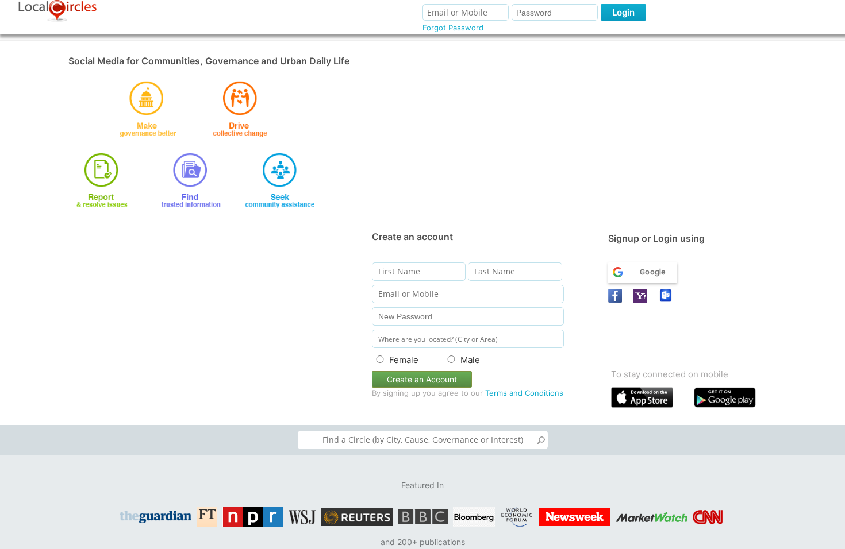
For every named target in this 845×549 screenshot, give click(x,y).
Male (470, 359)
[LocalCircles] (57, 11)
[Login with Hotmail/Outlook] (667, 296)
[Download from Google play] (732, 400)
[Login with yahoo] (642, 296)
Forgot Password (452, 27)
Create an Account (422, 379)
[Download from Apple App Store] (650, 400)
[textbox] (423, 440)
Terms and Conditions (524, 392)
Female (403, 359)
